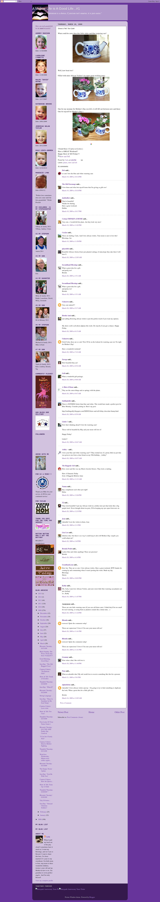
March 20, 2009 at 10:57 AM (72, 458)
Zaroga (64, 359)
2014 (40, 597)
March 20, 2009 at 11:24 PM (71, 613)
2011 (40, 603)
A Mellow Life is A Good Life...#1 (56, 8)
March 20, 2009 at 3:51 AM (71, 276)
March (42, 643)
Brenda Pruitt (67, 548)
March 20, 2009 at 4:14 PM (71, 557)
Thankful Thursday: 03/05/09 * (46, 791)
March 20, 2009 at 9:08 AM (71, 379)
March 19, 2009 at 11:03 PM (71, 225)
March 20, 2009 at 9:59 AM (71, 414)
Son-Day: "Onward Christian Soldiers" (46, 805)
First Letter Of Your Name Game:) (46, 723)
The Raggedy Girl (68, 465)
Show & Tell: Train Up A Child (46, 785)
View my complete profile (44, 880)
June (42, 633)
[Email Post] (81, 160)
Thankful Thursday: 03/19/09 (46, 718)
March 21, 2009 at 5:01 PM (71, 677)
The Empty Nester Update (46, 770)
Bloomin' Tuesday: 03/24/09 (46, 691)
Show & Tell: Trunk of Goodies (46, 677)
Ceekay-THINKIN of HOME (72, 219)
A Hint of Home (68, 387)
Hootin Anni (66, 315)
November (44, 616)
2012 (40, 600)
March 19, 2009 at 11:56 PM (71, 241)
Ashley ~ (65, 449)
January (43, 815)
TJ (63, 502)
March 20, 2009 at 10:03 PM (71, 578)
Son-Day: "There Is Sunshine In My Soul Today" (46, 701)
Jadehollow (66, 198)
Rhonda (65, 620)
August (42, 626)
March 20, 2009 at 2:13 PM (71, 525)
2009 (40, 610)
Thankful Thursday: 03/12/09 (46, 750)
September (44, 623)
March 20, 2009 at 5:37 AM (71, 308)
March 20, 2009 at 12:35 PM (71, 511)
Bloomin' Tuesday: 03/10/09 (46, 764)
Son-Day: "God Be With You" (46, 775)
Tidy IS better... (45, 800)
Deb (63, 170)
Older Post (119, 712)
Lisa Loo (65, 532)
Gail (63, 373)
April (42, 640)
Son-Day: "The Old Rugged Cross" (46, 665)
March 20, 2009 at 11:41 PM (71, 631)
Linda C (65, 421)
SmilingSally (66, 401)
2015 (40, 593)
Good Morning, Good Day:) (45, 660)
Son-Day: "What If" (46, 687)
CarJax (64, 232)
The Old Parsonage (69, 184)
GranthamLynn (67, 564)
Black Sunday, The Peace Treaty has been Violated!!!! (46, 653)
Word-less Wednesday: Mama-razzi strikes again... (45, 757)
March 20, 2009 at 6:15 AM (71, 331)
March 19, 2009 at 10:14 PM (71, 177)
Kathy (64, 585)
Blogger (92, 897)
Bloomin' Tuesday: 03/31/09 (46, 647)
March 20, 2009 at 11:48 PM (71, 663)
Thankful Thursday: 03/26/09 (46, 683)
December (44, 613)
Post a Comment (65, 703)
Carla (48, 837)
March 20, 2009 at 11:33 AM (72, 479)
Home (91, 712)
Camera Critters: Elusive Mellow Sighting (46, 744)
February (43, 812)
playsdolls (65, 248)
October (43, 620)
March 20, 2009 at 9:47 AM (71, 393)
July (41, 630)
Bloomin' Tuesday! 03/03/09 (46, 796)
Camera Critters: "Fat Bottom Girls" (45, 671)
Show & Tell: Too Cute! (46, 712)
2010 (40, 607)
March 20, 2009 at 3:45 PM (71, 541)
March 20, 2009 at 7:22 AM (71, 352)
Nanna (64, 486)
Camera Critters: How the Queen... (46, 780)
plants (65, 162)
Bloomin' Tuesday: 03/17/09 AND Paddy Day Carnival (46, 730)
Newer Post (63, 712)
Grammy (65, 657)
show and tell (72, 162)
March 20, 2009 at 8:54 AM (71, 366)
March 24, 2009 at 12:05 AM (72, 698)
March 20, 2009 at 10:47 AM (72, 442)
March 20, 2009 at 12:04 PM (71, 495)
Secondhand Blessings (70, 265)
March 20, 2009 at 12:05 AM (72, 257)
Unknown (65, 301)
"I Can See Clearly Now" (46, 737)
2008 (40, 819)
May (42, 636)
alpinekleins (66, 684)
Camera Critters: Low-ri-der (45, 707)
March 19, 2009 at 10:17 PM (71, 211)
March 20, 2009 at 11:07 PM (71, 596)
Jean (63, 518)
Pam (63, 671)
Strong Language (45, 695)
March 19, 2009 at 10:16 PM (71, 190)
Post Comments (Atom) (75, 717)
